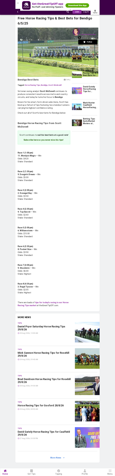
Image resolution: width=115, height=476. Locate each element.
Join (77, 12)
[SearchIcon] (68, 12)
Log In (86, 12)
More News (55, 458)
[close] (18, 2)
